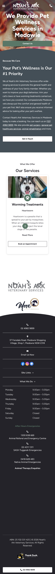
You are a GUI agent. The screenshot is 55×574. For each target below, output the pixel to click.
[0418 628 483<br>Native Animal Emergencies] (27, 455)
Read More (27, 235)
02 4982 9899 (27, 328)
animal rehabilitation (32, 129)
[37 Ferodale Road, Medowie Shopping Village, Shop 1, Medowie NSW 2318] (27, 336)
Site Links (26, 372)
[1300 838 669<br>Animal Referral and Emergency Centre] (27, 432)
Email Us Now (27, 354)
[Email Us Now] (27, 351)
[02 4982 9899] (27, 325)
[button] (3, 6)
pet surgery (35, 125)
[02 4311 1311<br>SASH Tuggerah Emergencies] (27, 443)
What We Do (26, 381)
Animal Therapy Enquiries (27, 468)
